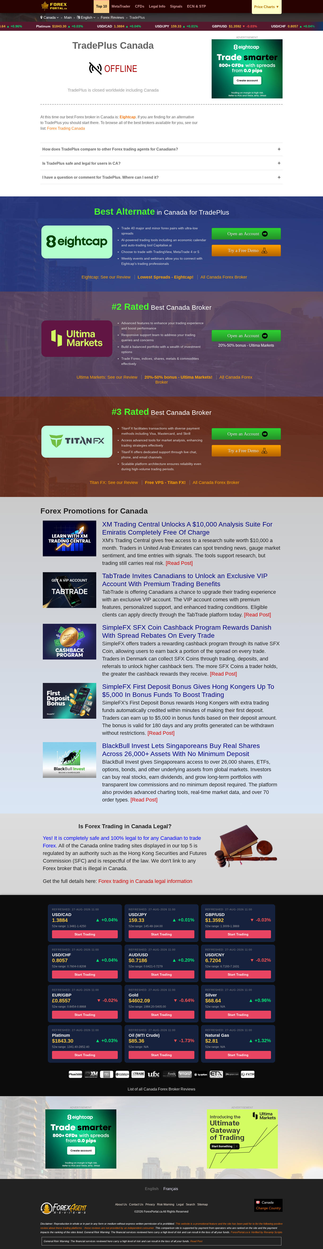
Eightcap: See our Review (106, 277)
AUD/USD (306, 26)
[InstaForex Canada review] (122, 1077)
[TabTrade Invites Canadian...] (69, 606)
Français (170, 1189)
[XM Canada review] (91, 1077)
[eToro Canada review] (185, 1077)
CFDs (139, 6)
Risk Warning (165, 1204)
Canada (50, 17)
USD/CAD (74, 26)
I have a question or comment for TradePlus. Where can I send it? (161, 177)
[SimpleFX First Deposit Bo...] (69, 717)
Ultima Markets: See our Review (107, 377)
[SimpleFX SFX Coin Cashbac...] (69, 658)
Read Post (196, 1241)
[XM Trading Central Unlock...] (69, 555)
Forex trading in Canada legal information (145, 881)
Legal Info (157, 6)
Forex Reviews (112, 17)
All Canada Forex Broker (224, 277)
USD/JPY (132, 26)
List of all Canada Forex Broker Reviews (161, 1089)
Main (68, 17)
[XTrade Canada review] (138, 1077)
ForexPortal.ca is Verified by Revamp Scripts (256, 1232)
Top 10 (101, 6)
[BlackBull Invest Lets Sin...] (69, 776)
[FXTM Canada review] (247, 1077)
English (86, 17)
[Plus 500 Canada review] (75, 1077)
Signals (176, 6)
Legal (180, 1204)
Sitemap (202, 1204)
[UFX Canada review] (153, 1077)
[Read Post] (179, 563)
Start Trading (84, 934)
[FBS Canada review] (106, 1077)
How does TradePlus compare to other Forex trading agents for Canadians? (161, 149)
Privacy (150, 1204)
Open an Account (243, 233)
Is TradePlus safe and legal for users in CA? (161, 163)
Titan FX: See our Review (114, 482)
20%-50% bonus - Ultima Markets (246, 345)
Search (190, 1204)
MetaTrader (121, 6)
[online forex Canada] (55, 10)
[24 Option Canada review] (232, 1077)
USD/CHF (248, 26)
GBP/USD (189, 26)
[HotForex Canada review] (169, 1077)
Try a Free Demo (243, 250)
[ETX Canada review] (216, 1077)
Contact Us (136, 1204)
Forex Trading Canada (66, 128)
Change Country (268, 1208)
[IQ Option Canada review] (200, 1077)
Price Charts (266, 7)
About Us (121, 1204)
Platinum (13, 26)
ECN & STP (196, 6)
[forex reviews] (63, 1213)
